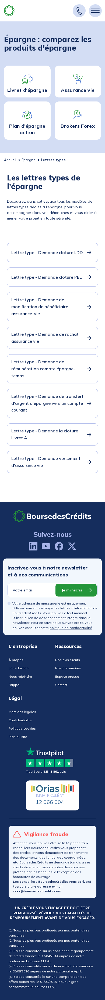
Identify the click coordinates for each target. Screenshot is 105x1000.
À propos (16, 660)
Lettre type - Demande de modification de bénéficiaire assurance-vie (39, 306)
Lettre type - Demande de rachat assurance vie (45, 337)
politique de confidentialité (71, 628)
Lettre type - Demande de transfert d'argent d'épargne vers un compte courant (47, 403)
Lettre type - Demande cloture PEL (46, 277)
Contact (61, 685)
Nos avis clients (67, 660)
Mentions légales (22, 712)
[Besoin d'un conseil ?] (79, 10)
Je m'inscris (71, 590)
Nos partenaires (68, 668)
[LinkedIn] (33, 546)
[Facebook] (59, 546)
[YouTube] (46, 546)
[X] (72, 546)
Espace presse (67, 676)
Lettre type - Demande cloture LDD (47, 252)
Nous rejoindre (20, 676)
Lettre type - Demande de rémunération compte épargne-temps (43, 368)
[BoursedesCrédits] (52, 516)
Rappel (14, 685)
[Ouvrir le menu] (95, 10)
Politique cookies (22, 728)
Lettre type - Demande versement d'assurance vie (45, 462)
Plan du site (18, 737)
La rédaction (19, 668)
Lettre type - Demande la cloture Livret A (44, 434)
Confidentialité (20, 720)
